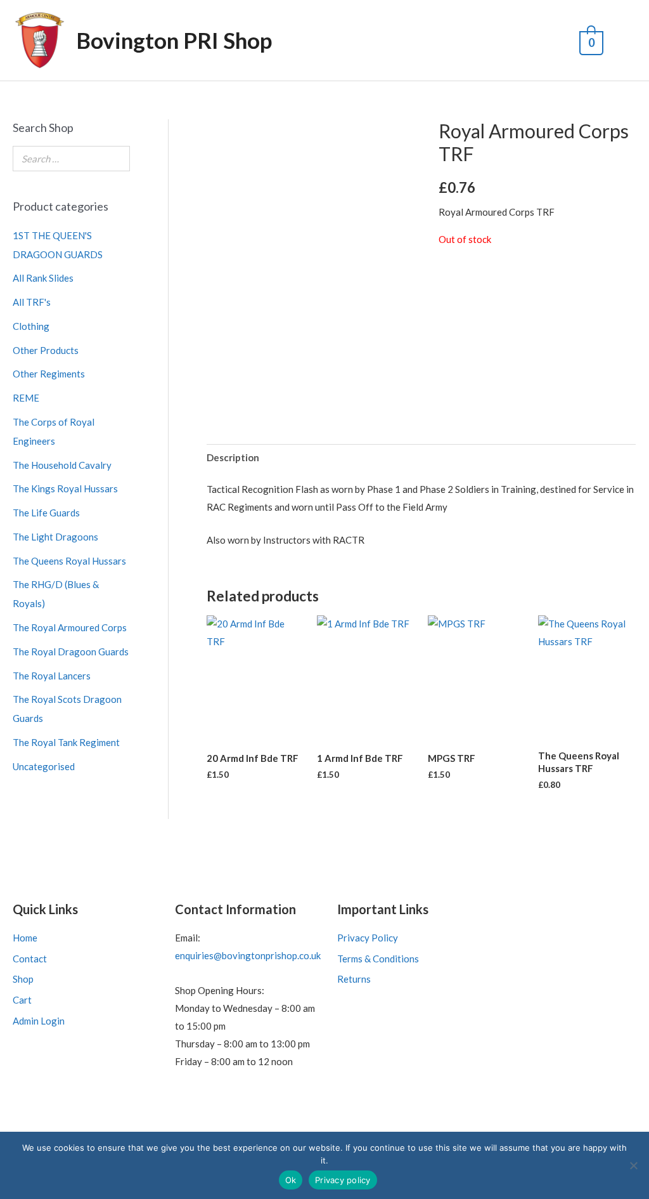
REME (26, 397)
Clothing (31, 326)
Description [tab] (233, 457)
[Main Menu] (624, 41)
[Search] (116, 159)
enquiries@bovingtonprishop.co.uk (248, 955)
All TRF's (32, 302)
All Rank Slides (43, 278)
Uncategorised (44, 766)
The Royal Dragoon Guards (71, 651)
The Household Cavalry (62, 465)
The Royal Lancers (52, 675)
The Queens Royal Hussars (69, 561)
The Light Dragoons (55, 536)
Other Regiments (49, 373)
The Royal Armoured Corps (70, 627)
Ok (291, 1180)
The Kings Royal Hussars (65, 488)
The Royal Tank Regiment (66, 742)
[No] (633, 1165)
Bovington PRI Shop (174, 40)
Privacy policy (343, 1180)
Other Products (46, 350)
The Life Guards (46, 512)
